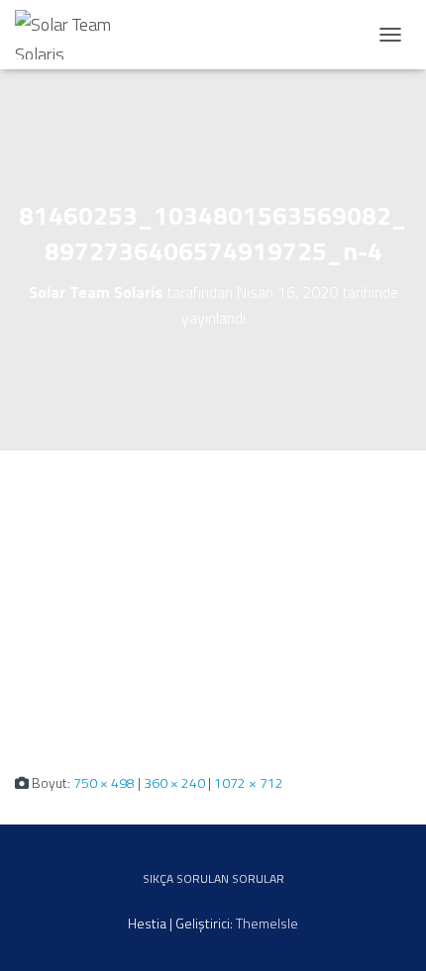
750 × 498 (104, 782)
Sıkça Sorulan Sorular (213, 878)
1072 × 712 (248, 782)
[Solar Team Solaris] (80, 34)
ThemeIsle (267, 923)
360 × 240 (174, 782)
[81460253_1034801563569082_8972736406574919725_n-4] (213, 609)
